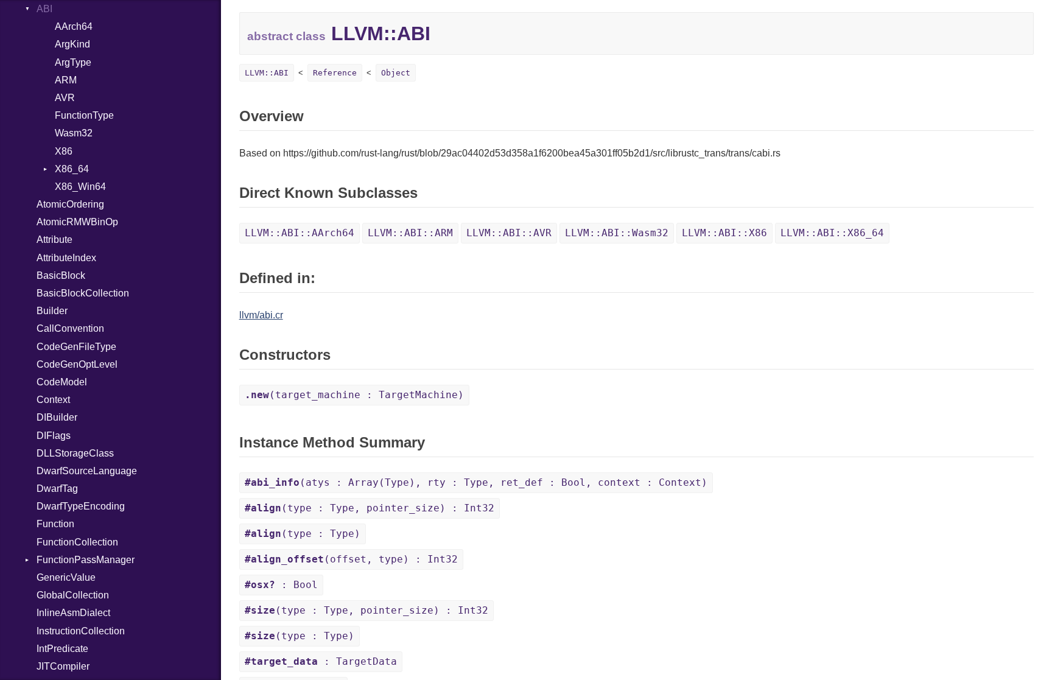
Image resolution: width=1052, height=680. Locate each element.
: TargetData (321, 661)
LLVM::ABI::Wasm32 (616, 233)
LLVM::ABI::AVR (509, 233)
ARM (66, 80)
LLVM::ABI (267, 72)
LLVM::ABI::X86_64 (832, 233)
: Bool (281, 585)
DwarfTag (57, 488)
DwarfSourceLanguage (87, 471)
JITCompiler (63, 666)
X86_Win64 (80, 186)
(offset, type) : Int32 (351, 559)
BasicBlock (61, 275)
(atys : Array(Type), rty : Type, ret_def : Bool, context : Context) (476, 482)
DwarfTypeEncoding (81, 506)
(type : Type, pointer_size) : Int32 (369, 508)
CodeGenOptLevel (77, 364)
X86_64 (72, 169)
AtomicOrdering (70, 204)
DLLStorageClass (75, 453)
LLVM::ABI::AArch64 (299, 233)
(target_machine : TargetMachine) (354, 395)
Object (395, 72)
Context (53, 399)
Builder (52, 311)
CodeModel (62, 382)
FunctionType (84, 115)
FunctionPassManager (86, 560)
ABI (44, 9)
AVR (65, 98)
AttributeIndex (66, 258)
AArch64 (74, 26)
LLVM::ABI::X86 (724, 233)
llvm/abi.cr (261, 315)
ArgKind (72, 44)
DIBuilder (57, 417)
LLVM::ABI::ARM (410, 233)
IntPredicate (62, 648)
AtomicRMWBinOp (77, 222)
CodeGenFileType (76, 347)
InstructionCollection (81, 631)
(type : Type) (302, 533)
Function (55, 524)
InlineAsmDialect (73, 613)
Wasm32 (74, 133)
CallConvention (70, 328)
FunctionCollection (77, 542)
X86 (63, 151)
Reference (335, 72)
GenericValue (66, 577)
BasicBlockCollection (83, 293)
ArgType (73, 62)
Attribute (54, 239)
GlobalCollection (73, 595)
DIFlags (54, 435)
